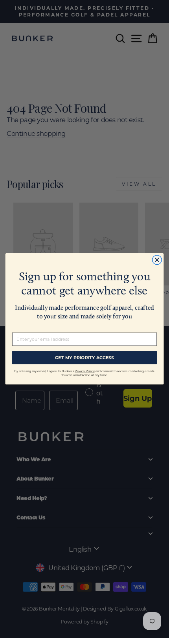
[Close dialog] (157, 260)
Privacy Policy (84, 371)
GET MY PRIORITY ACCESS (84, 357)
